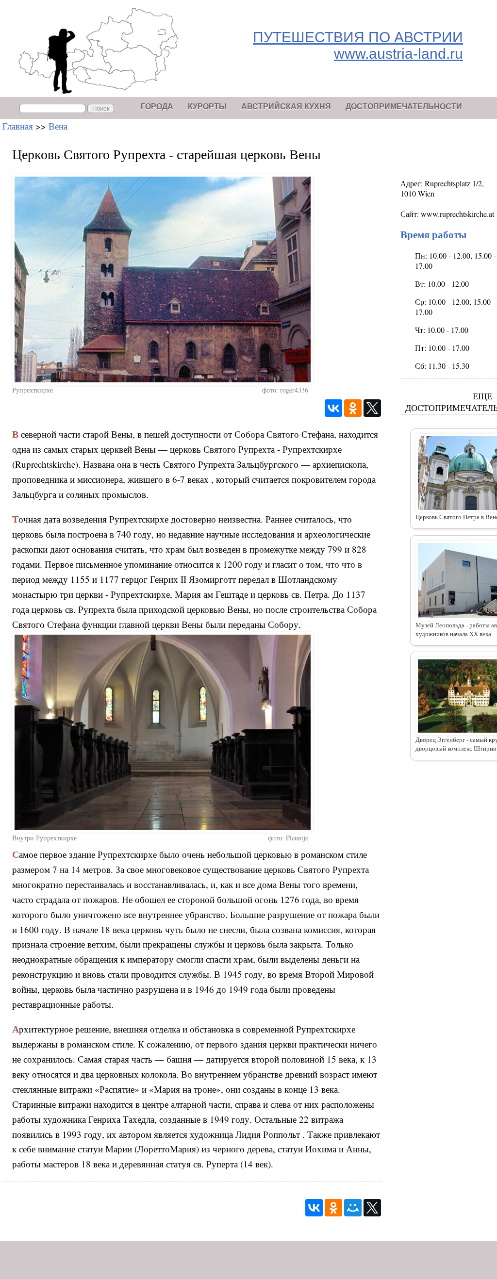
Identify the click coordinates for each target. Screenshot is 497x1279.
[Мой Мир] (353, 1207)
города (157, 106)
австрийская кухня (286, 106)
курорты (207, 106)
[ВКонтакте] (333, 408)
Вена (58, 126)
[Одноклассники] (353, 408)
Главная (17, 126)
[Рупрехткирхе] (196, 279)
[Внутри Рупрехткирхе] (196, 732)
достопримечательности (404, 106)
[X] (372, 408)
